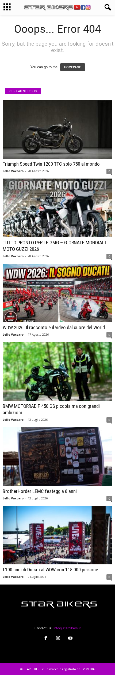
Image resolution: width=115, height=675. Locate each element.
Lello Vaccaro (13, 171)
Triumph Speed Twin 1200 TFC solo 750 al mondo (51, 164)
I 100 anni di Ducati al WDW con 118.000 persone (50, 570)
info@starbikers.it (67, 628)
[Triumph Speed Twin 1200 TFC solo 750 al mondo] (57, 129)
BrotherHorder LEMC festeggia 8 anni (40, 491)
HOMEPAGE (72, 67)
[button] (107, 7)
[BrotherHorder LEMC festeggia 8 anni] (57, 456)
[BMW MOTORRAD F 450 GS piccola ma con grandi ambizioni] (57, 371)
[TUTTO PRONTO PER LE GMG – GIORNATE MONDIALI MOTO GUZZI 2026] (57, 208)
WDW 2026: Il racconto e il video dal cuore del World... (55, 327)
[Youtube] (69, 639)
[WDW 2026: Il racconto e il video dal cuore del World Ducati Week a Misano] (57, 293)
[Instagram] (58, 639)
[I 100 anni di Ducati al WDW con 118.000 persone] (57, 535)
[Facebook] (46, 639)
